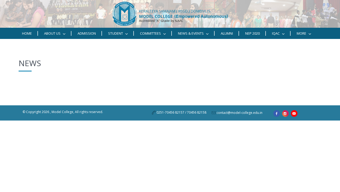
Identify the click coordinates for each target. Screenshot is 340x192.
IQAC (276, 33)
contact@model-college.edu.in (239, 112)
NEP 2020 (252, 33)
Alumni (227, 33)
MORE (302, 33)
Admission (87, 33)
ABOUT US (52, 33)
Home (27, 33)
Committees (151, 33)
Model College (62, 112)
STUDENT (116, 33)
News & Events (191, 33)
